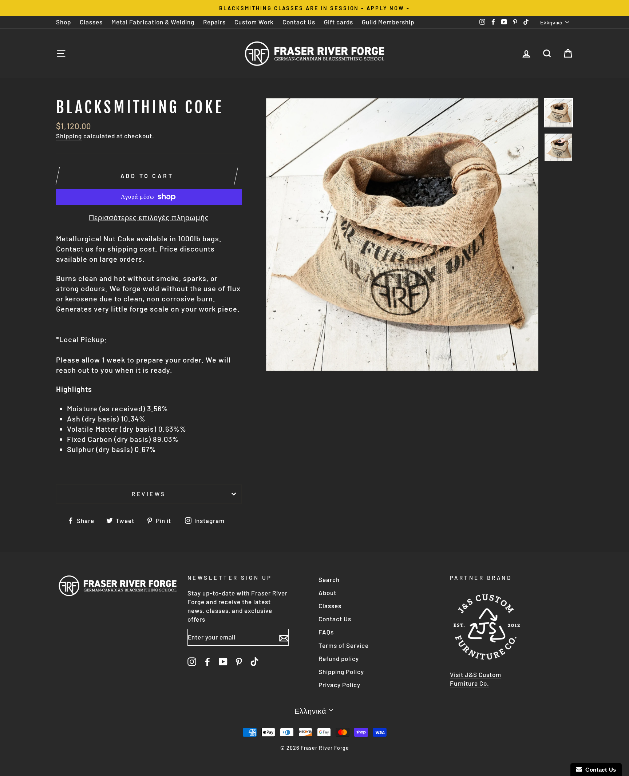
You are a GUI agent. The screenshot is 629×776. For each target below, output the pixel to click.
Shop (63, 21)
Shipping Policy (341, 671)
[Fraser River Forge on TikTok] (254, 661)
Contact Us (298, 21)
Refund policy (339, 658)
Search (329, 579)
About (327, 592)
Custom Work (254, 21)
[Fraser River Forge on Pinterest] (238, 661)
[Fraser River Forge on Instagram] (191, 661)
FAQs (326, 632)
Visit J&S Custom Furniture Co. (475, 679)
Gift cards (338, 21)
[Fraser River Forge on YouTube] (223, 661)
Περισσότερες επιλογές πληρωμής (149, 217)
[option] (314, 8)
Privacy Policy (339, 684)
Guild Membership (388, 21)
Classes (91, 21)
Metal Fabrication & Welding (152, 21)
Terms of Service (344, 645)
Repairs (214, 21)
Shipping (69, 135)
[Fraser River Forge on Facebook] (207, 661)
